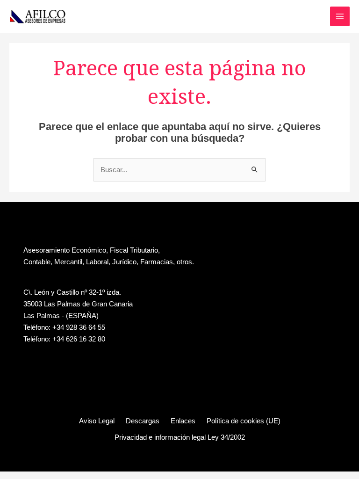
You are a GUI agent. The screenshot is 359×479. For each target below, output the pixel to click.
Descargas (142, 421)
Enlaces (183, 421)
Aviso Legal (97, 421)
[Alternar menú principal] (340, 16)
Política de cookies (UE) (243, 421)
